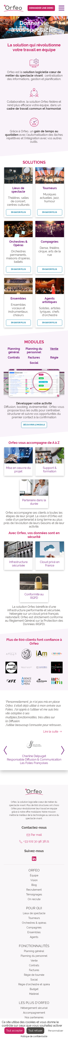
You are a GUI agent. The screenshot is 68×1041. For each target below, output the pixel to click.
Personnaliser (55, 1030)
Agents (34, 937)
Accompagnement (34, 1012)
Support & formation (50, 469)
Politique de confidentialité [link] (34, 1036)
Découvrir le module (34, 425)
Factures (34, 970)
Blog (34, 884)
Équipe (34, 875)
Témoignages (34, 894)
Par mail (36, 835)
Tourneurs (34, 918)
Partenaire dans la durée (34, 501)
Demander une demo (41, 8)
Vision (34, 880)
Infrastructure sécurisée (18, 563)
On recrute (34, 899)
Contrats (34, 965)
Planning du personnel (34, 955)
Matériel (34, 993)
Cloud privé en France (49, 563)
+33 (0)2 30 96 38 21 (36, 841)
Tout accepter (14, 1030)
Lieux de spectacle (34, 913)
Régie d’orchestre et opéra (34, 984)
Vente (34, 960)
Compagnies (34, 927)
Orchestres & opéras (34, 922)
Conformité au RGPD (34, 596)
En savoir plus (18, 212)
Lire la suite (50, 731)
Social (34, 979)
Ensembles (34, 932)
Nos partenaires (34, 1017)
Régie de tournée (34, 974)
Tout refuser (35, 1030)
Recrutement (34, 889)
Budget (34, 989)
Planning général (34, 951)
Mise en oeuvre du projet (18, 469)
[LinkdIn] (34, 858)
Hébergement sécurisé (34, 1007)
